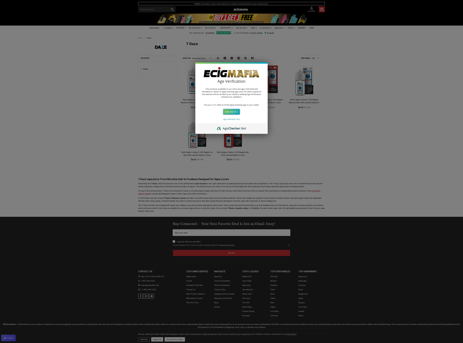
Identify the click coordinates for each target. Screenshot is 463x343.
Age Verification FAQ (231, 119)
